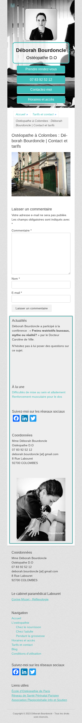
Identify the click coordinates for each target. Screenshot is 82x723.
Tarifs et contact (44, 114)
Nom (16, 278)
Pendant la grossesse (30, 636)
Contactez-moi (41, 89)
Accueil (22, 114)
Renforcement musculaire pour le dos (37, 396)
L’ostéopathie (20, 622)
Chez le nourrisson (28, 627)
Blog (14, 649)
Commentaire (22, 230)
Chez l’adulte (24, 631)
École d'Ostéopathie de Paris (31, 691)
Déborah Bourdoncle (41, 50)
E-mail (17, 292)
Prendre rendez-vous (41, 69)
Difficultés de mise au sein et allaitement (38, 392)
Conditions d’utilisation (26, 653)
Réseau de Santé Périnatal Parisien (35, 695)
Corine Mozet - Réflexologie (30, 599)
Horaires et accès (41, 99)
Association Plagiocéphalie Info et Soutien (39, 700)
